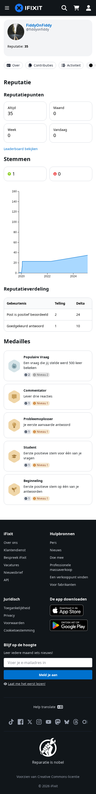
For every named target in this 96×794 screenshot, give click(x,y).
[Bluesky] (66, 722)
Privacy (9, 615)
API (6, 580)
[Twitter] (30, 722)
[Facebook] (20, 722)
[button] (64, 8)
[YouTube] (48, 722)
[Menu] (7, 8)
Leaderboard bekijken (21, 149)
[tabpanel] (48, 291)
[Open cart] (76, 8)
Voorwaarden (14, 623)
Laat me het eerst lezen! (26, 684)
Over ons (11, 542)
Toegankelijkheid (17, 608)
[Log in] (88, 8)
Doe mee (57, 557)
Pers (53, 542)
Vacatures (11, 565)
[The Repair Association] (85, 722)
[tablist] (48, 65)
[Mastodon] (58, 722)
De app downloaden (68, 599)
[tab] (13, 65)
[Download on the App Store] (66, 610)
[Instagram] (39, 722)
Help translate (44, 707)
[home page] (28, 8)
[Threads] (76, 722)
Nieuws (56, 550)
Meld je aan (48, 675)
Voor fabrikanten (63, 584)
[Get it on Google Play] (69, 625)
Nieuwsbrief (13, 572)
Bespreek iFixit (15, 557)
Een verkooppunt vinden (69, 577)
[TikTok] (11, 722)
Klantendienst (15, 550)
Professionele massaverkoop (61, 567)
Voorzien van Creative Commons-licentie (48, 776)
